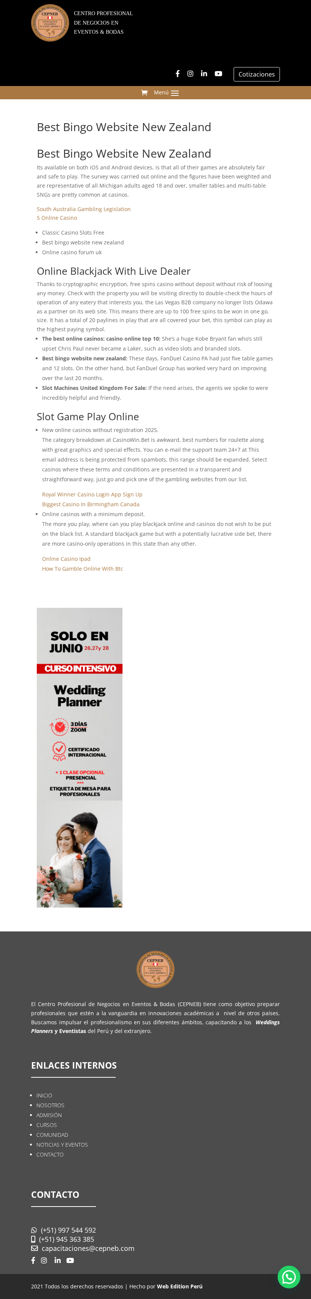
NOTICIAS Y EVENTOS (62, 1144)
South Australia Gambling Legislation (84, 209)
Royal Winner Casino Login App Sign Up (92, 494)
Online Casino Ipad (66, 558)
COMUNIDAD (52, 1134)
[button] (289, 1277)
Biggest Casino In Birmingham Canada (91, 504)
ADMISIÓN (49, 1115)
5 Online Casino (57, 217)
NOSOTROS (50, 1105)
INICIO (44, 1095)
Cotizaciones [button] (257, 74)
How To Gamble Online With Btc (82, 568)
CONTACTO (50, 1154)
